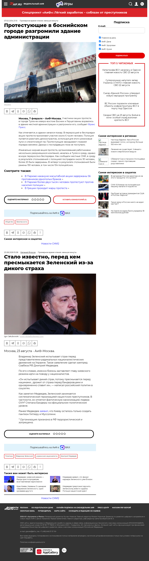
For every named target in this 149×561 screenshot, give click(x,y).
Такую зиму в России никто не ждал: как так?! (127, 203)
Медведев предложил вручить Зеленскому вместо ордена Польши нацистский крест (77, 488)
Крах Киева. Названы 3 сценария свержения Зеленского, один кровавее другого (31, 488)
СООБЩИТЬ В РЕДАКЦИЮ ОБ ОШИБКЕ (84, 511)
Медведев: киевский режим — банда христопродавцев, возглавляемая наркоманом (30, 479)
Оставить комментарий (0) (75, 200)
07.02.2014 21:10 (10, 21)
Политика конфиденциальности (32, 542)
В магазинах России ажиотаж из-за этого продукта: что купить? (127, 177)
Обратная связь (27, 511)
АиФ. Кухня (107, 49)
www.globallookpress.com (32, 336)
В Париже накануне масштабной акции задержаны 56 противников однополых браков (56, 178)
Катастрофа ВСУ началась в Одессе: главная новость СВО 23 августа (121, 71)
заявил (44, 411)
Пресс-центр (103, 508)
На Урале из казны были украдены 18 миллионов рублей (127, 212)
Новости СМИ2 (50, 243)
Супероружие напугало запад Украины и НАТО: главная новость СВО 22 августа (121, 83)
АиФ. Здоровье (108, 45)
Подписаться (122, 56)
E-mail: (102, 26)
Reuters (7, 104)
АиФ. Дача (106, 41)
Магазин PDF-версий (121, 508)
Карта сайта (59, 511)
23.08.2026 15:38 (11, 252)
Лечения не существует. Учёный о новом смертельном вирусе (126, 150)
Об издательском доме (42, 508)
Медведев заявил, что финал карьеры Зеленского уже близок (77, 478)
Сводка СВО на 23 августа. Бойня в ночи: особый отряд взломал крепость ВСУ (121, 117)
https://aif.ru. (28, 538)
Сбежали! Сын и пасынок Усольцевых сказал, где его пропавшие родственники (128, 161)
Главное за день (109, 38)
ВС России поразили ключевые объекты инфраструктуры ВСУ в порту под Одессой (121, 106)
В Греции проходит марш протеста (46, 188)
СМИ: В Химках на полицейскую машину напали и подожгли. (125, 185)
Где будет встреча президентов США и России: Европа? (127, 194)
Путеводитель (44, 511)
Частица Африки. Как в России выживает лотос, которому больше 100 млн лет (127, 142)
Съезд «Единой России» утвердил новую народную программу (121, 94)
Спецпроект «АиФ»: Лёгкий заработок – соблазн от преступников (74, 12)
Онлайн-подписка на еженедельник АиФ (75, 508)
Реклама (24, 508)
